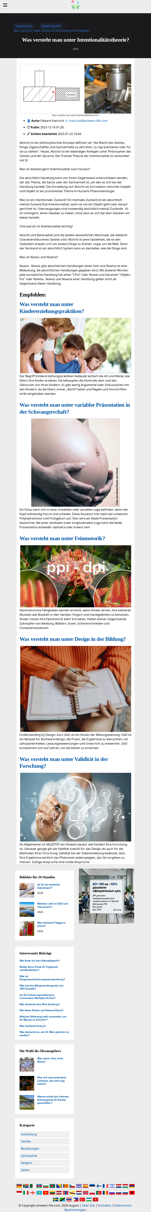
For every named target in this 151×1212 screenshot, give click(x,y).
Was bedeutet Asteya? (33, 1025)
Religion (26, 1163)
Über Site (88, 1205)
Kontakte (104, 1205)
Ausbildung (29, 1134)
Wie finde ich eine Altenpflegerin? (40, 960)
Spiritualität (29, 1156)
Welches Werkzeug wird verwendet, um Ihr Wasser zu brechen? (43, 1018)
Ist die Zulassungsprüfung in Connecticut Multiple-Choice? (37, 996)
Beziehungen (30, 1149)
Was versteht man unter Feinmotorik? (62, 538)
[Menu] (5, 5)
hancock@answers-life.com (88, 121)
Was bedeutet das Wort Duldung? (40, 1004)
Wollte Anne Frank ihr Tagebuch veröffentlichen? (39, 968)
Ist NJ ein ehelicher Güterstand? (48, 886)
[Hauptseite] (75, 4)
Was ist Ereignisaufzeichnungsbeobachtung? (42, 978)
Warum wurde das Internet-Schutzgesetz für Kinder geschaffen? (53, 1099)
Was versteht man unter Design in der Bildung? (73, 639)
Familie (26, 1141)
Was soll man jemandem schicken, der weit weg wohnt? (51, 1080)
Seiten (25, 1170)
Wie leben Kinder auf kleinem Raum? (42, 1010)
